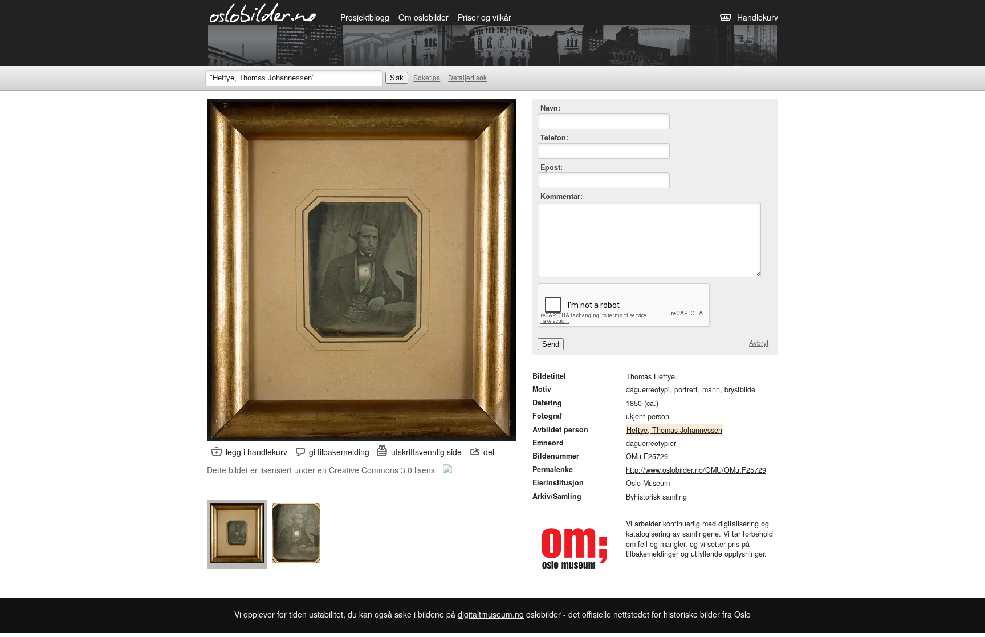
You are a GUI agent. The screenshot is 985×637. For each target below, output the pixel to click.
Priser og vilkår (484, 17)
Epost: (551, 167)
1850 (634, 403)
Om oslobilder (423, 17)
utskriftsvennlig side (426, 451)
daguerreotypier (651, 443)
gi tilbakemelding (339, 451)
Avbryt (758, 342)
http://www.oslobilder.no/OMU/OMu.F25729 (696, 470)
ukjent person (647, 416)
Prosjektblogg (364, 17)
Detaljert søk (467, 77)
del (488, 451)
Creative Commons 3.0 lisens (383, 470)
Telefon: (554, 138)
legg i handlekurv (256, 451)
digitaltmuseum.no (491, 614)
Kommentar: (561, 196)
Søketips (426, 77)
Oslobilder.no (263, 12)
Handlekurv (757, 17)
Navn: (550, 108)
